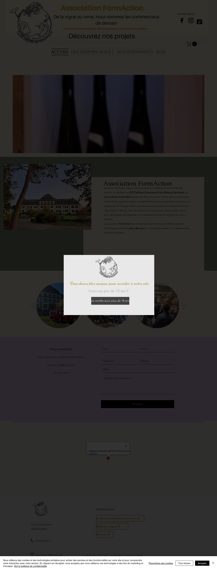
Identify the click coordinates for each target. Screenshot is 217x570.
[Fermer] (213, 563)
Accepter (202, 563)
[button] (106, 301)
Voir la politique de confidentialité (30, 566)
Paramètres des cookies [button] (161, 563)
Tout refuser (184, 563)
